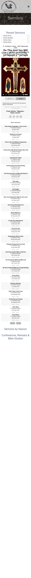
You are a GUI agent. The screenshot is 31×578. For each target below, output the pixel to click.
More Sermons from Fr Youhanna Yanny (15, 106)
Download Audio (15, 108)
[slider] (13, 94)
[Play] (3, 94)
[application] (15, 94)
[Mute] (23, 94)
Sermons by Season (15, 329)
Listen (21, 98)
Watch (10, 98)
